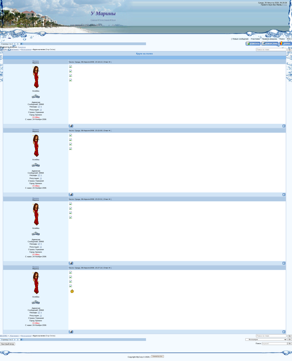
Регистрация (104, 20)
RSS (285, 5)
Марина (35, 61)
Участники (255, 39)
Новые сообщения (240, 39)
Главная (94, 20)
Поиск (282, 39)
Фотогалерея (26, 49)
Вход (113, 20)
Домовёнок (22, 47)
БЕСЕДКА (3, 49)
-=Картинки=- (14, 49)
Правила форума (269, 39)
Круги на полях (39, 49)
